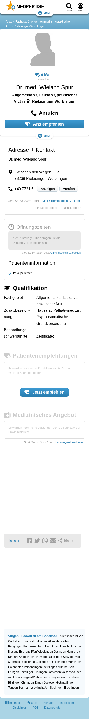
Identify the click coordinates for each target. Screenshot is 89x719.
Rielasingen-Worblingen (29, 26)
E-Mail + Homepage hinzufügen (60, 200)
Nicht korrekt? (72, 208)
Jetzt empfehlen (48, 392)
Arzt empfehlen (48, 124)
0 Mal (45, 75)
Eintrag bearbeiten (47, 208)
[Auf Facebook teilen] (30, 540)
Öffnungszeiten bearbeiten (65, 252)
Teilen (13, 540)
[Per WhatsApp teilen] (45, 540)
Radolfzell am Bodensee (39, 636)
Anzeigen (48, 189)
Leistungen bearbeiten (69, 442)
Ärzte (9, 21)
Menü (47, 13)
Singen (13, 636)
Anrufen (69, 189)
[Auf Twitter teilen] (38, 540)
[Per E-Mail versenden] (53, 540)
